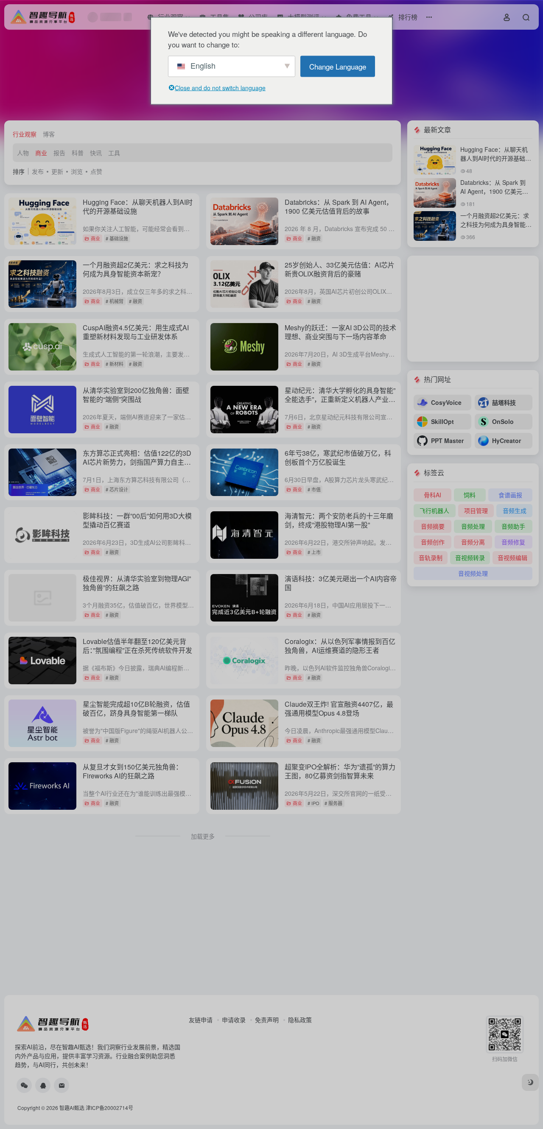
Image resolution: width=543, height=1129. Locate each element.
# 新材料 (114, 363)
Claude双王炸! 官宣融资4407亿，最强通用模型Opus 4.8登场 (339, 708)
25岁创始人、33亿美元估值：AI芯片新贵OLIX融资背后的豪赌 (340, 269)
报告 (59, 152)
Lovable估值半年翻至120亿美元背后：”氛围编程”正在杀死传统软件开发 (137, 645)
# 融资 (314, 238)
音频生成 (514, 510)
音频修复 (513, 542)
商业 (41, 152)
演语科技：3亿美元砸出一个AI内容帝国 (341, 583)
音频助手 (513, 526)
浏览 (77, 171)
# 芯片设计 (117, 489)
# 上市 (314, 552)
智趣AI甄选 (71, 1107)
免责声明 (267, 1019)
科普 (78, 152)
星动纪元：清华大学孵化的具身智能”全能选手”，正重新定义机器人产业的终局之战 (340, 399)
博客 (49, 134)
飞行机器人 (434, 510)
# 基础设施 (117, 238)
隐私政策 (300, 1019)
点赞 (96, 171)
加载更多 (203, 836)
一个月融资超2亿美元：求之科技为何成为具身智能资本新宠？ (135, 269)
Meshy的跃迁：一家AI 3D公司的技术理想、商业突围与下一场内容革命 (340, 332)
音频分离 (473, 542)
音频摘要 (433, 526)
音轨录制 (430, 557)
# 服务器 (333, 803)
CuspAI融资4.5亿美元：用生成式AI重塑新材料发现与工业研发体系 (136, 332)
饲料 (470, 495)
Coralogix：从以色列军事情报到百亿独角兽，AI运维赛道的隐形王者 (340, 645)
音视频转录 (470, 557)
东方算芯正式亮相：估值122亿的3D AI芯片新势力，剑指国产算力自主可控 (137, 462)
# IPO (313, 803)
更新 (57, 171)
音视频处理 (473, 573)
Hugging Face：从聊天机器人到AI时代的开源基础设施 (138, 206)
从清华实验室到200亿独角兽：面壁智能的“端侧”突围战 (136, 394)
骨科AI (432, 495)
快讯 (96, 152)
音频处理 (473, 526)
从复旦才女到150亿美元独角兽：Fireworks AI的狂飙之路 (132, 771)
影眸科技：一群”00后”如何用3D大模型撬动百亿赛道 (137, 520)
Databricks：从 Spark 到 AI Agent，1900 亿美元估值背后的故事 (339, 206)
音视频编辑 (512, 557)
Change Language (337, 66)
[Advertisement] (473, 309)
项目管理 (476, 510)
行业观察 (24, 134)
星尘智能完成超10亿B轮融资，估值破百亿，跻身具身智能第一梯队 (136, 708)
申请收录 (234, 1019)
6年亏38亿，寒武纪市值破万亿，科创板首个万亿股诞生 (338, 457)
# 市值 (314, 489)
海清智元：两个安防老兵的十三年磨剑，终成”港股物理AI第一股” (339, 520)
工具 (114, 152)
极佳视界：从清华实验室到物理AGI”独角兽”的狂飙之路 (137, 583)
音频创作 (433, 542)
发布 (38, 171)
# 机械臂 (114, 301)
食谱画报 (510, 495)
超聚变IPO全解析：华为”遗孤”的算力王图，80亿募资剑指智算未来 (340, 771)
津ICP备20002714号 (109, 1107)
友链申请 (201, 1019)
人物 (23, 152)
